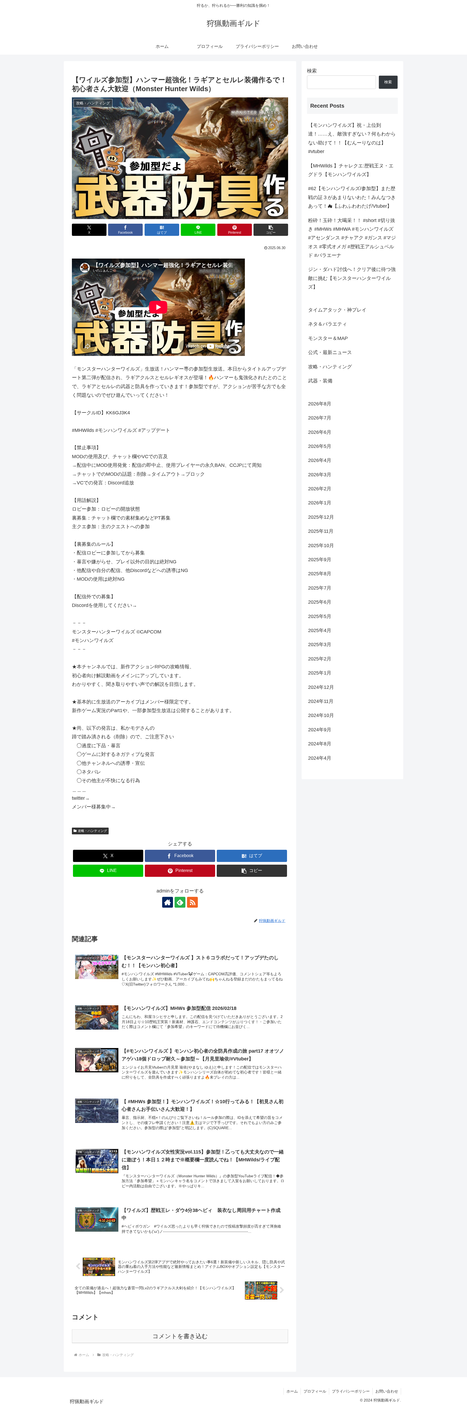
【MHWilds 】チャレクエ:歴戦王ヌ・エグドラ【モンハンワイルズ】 (350, 170)
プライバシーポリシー (351, 1391)
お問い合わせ (386, 1391)
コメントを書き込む (180, 1336)
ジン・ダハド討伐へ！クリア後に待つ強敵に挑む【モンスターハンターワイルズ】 (352, 278)
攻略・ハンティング (92, 831)
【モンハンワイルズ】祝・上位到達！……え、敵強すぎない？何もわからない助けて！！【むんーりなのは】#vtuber (352, 138)
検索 (312, 71)
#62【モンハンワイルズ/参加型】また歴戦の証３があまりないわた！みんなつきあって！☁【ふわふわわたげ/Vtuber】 (352, 197)
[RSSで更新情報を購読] (192, 902)
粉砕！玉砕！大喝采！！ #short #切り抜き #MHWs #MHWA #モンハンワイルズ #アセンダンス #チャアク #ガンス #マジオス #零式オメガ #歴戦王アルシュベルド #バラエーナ (352, 238)
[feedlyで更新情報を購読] (180, 902)
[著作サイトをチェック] (167, 902)
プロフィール (314, 1391)
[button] (270, 230)
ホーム (292, 1391)
